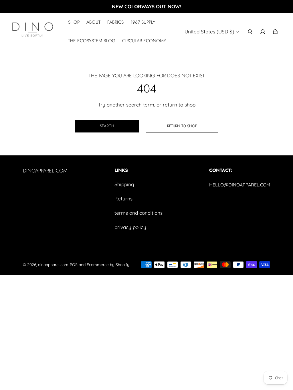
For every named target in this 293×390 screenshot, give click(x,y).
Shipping (124, 184)
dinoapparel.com (53, 264)
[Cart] (275, 31)
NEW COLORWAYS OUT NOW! (146, 6)
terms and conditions (138, 213)
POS (74, 264)
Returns (123, 199)
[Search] (250, 31)
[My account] (262, 31)
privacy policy (130, 227)
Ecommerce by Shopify (108, 264)
